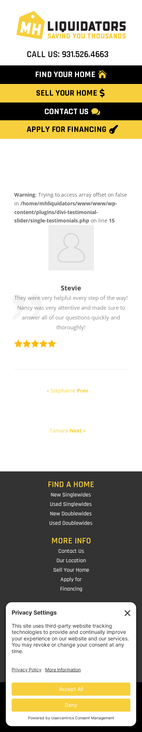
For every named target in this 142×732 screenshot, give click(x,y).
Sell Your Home (71, 570)
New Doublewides (71, 514)
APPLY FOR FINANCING (66, 129)
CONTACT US (66, 111)
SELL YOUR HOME (66, 93)
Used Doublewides (70, 523)
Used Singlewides (71, 504)
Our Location (71, 560)
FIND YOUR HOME (65, 74)
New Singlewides (71, 495)
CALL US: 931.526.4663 (68, 54)
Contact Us (71, 551)
